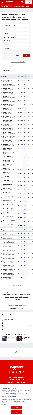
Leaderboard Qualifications (18, 62)
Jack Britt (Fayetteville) (8, 93)
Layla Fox (5, 253)
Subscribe (11, 380)
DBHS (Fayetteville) (7, 149)
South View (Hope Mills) (8, 89)
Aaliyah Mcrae (7, 233)
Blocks (21, 297)
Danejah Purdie (7, 144)
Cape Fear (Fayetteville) (8, 81)
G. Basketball (5, 6)
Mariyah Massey (7, 120)
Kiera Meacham (7, 192)
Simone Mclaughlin (8, 269)
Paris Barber (6, 188)
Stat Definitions (12, 308)
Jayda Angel (6, 80)
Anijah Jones (6, 140)
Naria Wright (6, 241)
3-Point (7, 297)
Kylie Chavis (6, 96)
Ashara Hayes (6, 265)
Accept (16, 407)
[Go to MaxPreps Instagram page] (16, 372)
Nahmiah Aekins (7, 116)
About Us (12, 377)
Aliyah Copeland (7, 273)
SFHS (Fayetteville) (7, 121)
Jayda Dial (6, 176)
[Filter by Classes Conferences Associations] (16, 33)
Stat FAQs (20, 308)
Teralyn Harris (6, 124)
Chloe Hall (6, 168)
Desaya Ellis (6, 164)
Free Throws (27, 294)
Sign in (28, 2)
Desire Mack (6, 245)
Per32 (8, 294)
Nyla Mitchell (6, 100)
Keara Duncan (6, 229)
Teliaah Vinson (7, 209)
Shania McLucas (7, 184)
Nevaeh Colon (6, 88)
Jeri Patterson (7, 156)
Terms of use (10, 382)
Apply (26, 55)
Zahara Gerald (7, 92)
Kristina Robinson (7, 261)
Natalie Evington (7, 84)
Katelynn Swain (7, 128)
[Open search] (22, 2)
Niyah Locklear (7, 132)
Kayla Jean (6, 148)
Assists (12, 297)
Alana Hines (6, 180)
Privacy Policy (20, 380)
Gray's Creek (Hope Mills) (8, 145)
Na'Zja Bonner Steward (9, 200)
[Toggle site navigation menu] (2, 2)
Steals (16, 297)
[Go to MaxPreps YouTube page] (13, 372)
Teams (27, 6)
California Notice (21, 382)
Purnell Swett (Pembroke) (9, 85)
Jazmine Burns (7, 225)
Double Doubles (16, 299)
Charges (25, 297)
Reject (16, 412)
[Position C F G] (16, 48)
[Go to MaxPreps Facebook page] (24, 372)
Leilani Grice (6, 217)
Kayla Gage (6, 172)
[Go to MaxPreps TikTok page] (9, 372)
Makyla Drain (6, 152)
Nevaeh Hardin (7, 221)
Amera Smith (6, 277)
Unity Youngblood (7, 136)
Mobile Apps (20, 377)
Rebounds (14, 294)
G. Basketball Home (19, 6)
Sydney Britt (6, 213)
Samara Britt (6, 112)
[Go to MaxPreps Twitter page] (20, 372)
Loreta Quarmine (7, 204)
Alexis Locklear (7, 249)
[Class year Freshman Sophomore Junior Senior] (16, 44)
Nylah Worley (6, 160)
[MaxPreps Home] (9, 2)
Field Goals (20, 294)
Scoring (4, 294)
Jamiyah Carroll (7, 237)
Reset (17, 55)
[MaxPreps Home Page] (10, 10)
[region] (16, 399)
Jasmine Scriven (7, 196)
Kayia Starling (6, 108)
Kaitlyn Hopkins (7, 257)
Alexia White (6, 104)
